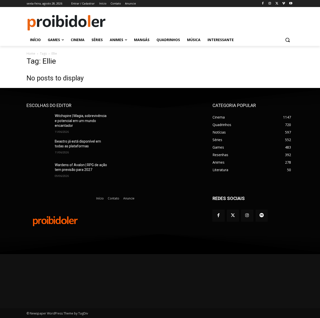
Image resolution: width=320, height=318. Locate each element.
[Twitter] (233, 216)
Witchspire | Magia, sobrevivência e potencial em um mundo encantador (80, 121)
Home (30, 53)
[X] (277, 4)
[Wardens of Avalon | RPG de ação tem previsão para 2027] (38, 171)
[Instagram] (270, 4)
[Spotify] (262, 216)
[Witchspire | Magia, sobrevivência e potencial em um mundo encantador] (38, 122)
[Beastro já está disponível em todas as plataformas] (38, 147)
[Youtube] (291, 4)
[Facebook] (263, 4)
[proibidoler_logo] (66, 23)
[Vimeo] (283, 4)
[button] (288, 40)
